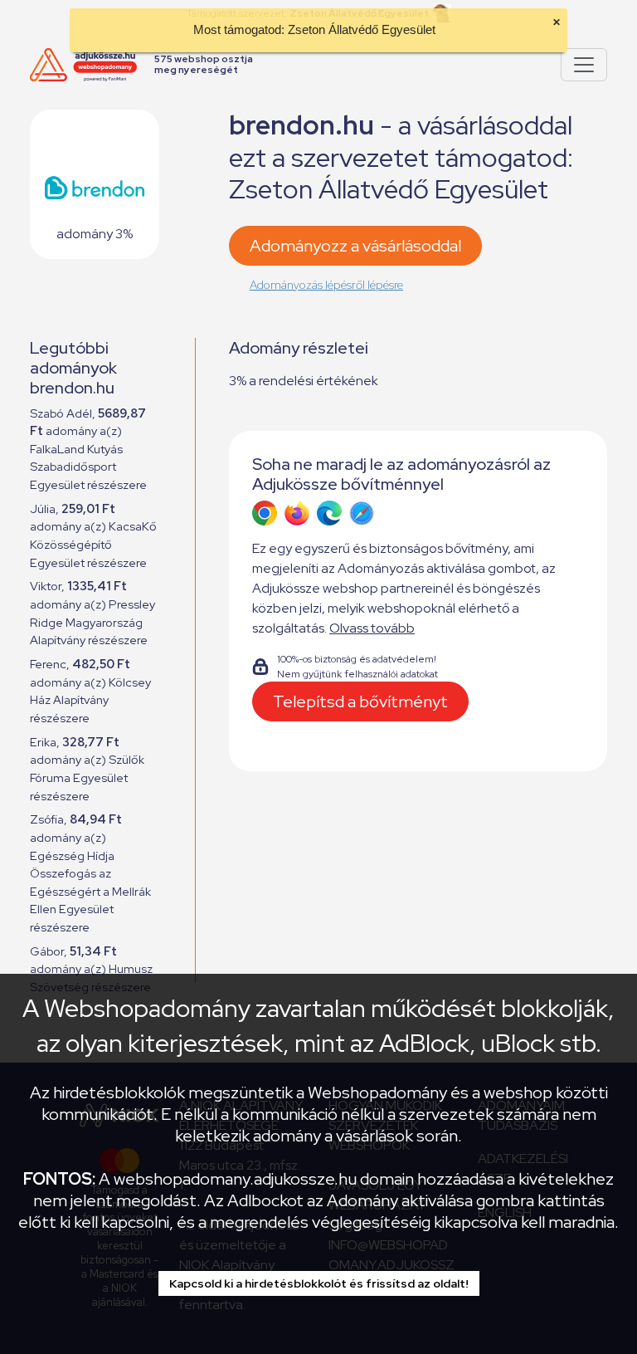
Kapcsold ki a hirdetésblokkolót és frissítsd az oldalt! (319, 1283)
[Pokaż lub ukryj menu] (584, 64)
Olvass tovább (372, 628)
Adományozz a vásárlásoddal (355, 246)
